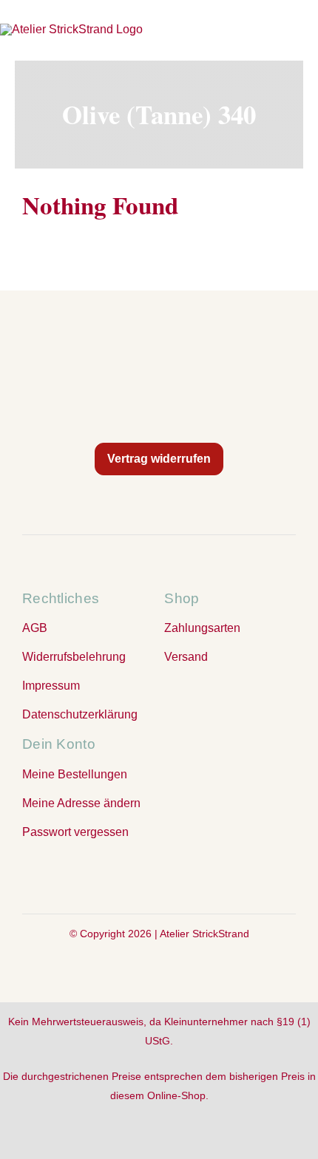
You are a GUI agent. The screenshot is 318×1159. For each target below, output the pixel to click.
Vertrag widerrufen (159, 458)
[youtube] (188, 874)
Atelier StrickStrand (204, 933)
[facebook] (129, 874)
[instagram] (159, 874)
